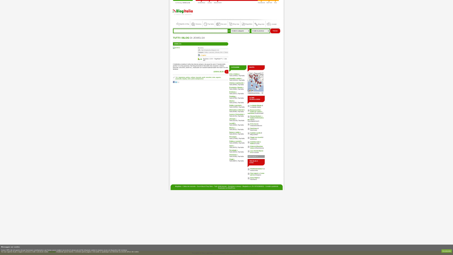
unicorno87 (260, 113)
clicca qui (52, 252)
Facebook (261, 2)
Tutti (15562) (233, 75)
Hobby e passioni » (235, 105)
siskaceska (254, 170)
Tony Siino (209, 186)
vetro (189, 78)
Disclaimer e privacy (234, 186)
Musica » (232, 128)
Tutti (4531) (233, 134)
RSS (275, 2)
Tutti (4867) (233, 161)
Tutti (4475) (233, 147)
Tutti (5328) (233, 156)
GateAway (253, 128)
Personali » (233, 137)
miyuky (184, 78)
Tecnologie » (233, 150)
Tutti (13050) (233, 107)
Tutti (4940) (233, 84)
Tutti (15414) (233, 80)
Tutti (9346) (233, 111)
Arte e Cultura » (234, 74)
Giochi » (232, 101)
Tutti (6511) (233, 129)
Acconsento (447, 251)
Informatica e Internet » (237, 110)
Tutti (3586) (233, 89)
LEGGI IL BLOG (219, 71)
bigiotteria (182, 77)
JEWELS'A (177, 44)
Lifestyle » (232, 119)
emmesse (253, 139)
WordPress (231, 188)
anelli (203, 77)
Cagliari (203, 55)
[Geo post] (221, 26)
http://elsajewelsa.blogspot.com (210, 50)
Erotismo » (233, 92)
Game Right (254, 178)
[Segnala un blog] (183, 26)
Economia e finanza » (236, 87)
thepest (258, 175)
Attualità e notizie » (235, 78)
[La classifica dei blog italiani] (209, 26)
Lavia (257, 143)
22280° (211, 59)
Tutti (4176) (233, 116)
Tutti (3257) (233, 93)
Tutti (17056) (233, 138)
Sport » (231, 146)
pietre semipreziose (197, 78)
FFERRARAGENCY (256, 169)
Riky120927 (254, 134)
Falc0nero (253, 179)
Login (210, 2)
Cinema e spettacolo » (236, 83)
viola (213, 77)
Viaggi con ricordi (256, 137)
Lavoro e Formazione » (237, 114)
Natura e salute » (235, 132)
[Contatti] (271, 26)
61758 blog (178, 2)
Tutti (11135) (233, 120)
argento (218, 77)
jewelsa (201, 48)
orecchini (209, 77)
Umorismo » (233, 155)
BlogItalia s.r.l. (247, 186)
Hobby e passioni (209, 52)
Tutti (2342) (233, 102)
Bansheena (260, 148)
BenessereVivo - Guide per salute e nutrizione (255, 111)
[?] (229, 31)
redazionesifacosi (256, 125)
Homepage (201, 2)
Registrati (218, 2)
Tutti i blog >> (253, 156)
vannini (256, 152)
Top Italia (242, 75)
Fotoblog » (232, 96)
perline (188, 77)
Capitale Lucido (255, 133)
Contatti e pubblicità (271, 186)
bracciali (198, 77)
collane (193, 77)
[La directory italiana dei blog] (196, 26)
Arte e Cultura (224, 52)
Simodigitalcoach (253, 121)
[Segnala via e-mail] (178, 82)
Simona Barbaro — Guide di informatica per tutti (256, 117)
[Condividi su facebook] (174, 82)
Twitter (269, 2)
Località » (232, 123)
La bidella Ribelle (255, 105)
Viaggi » (232, 159)
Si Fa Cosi (253, 124)
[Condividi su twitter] (176, 82)
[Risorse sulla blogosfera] (247, 26)
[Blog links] (259, 26)
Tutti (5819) (233, 152)
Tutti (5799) (233, 98)
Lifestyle (217, 52)
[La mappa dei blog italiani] (234, 26)
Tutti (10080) (233, 143)
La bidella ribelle (255, 107)
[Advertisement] (237, 11)
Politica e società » (235, 141)
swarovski (178, 78)
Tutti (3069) (233, 125)
